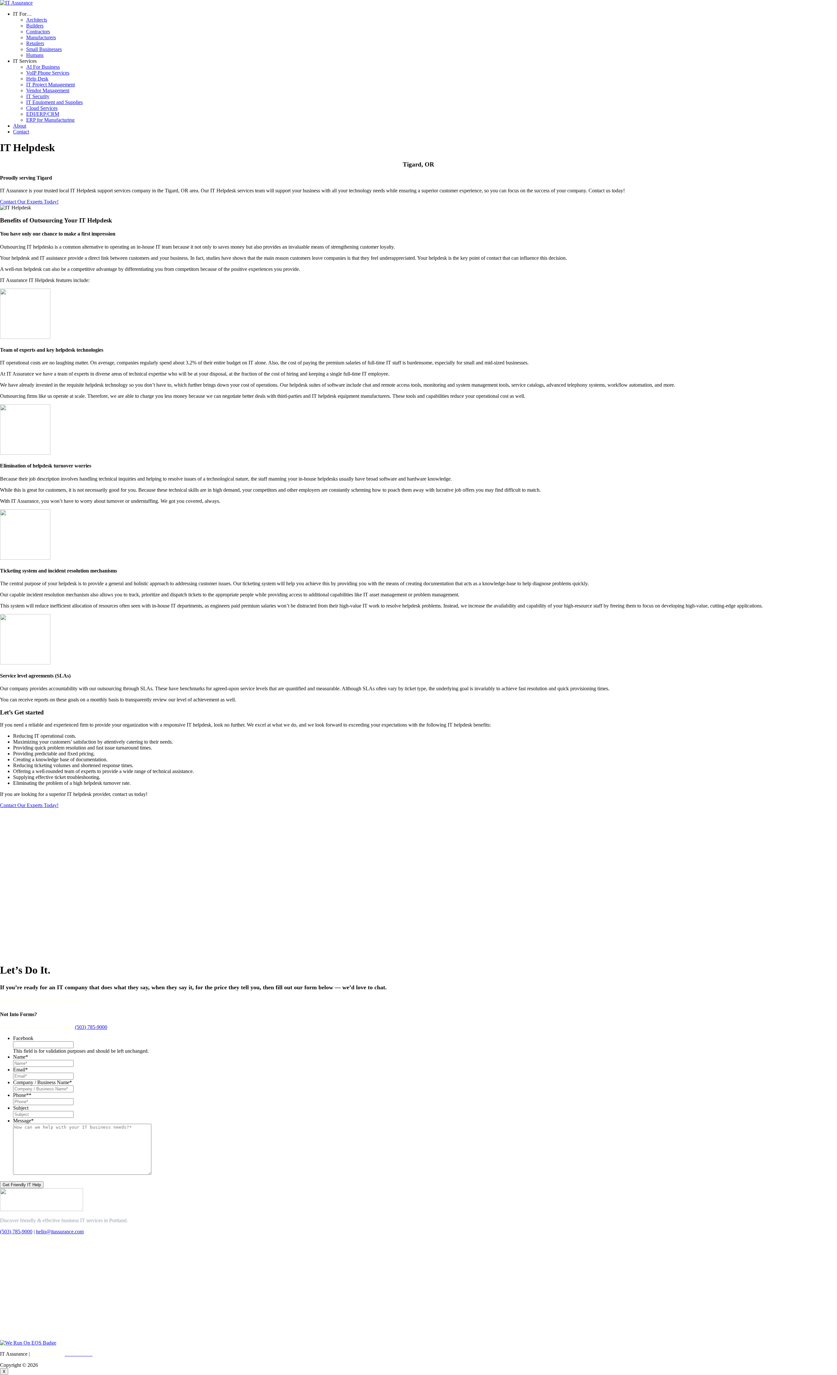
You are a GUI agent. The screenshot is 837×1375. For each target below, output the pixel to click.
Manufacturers (41, 37)
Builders (34, 25)
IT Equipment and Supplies (54, 102)
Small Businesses (44, 49)
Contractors (38, 31)
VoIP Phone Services (47, 73)
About (19, 126)
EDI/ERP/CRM (42, 114)
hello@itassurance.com (60, 1231)
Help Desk (37, 78)
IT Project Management (50, 84)
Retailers (35, 43)
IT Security (37, 96)
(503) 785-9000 (91, 1027)
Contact (21, 131)
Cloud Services (42, 108)
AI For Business (43, 67)
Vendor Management (47, 90)
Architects (36, 20)
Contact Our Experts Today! (29, 201)
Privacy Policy (46, 1354)
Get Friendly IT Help (22, 1184)
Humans (34, 55)
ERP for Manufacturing (50, 120)
